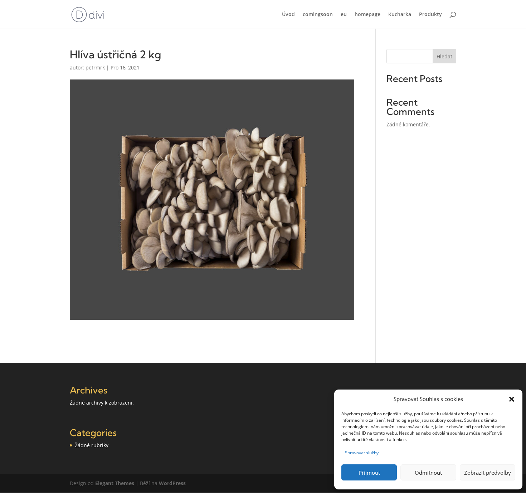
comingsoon (318, 15)
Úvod (288, 15)
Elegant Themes (114, 483)
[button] (511, 399)
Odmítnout (428, 472)
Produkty (430, 15)
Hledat (444, 56)
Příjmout (369, 472)
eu (344, 15)
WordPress (172, 483)
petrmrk (95, 67)
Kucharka (399, 15)
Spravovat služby (362, 453)
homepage (367, 15)
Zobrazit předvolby (487, 472)
